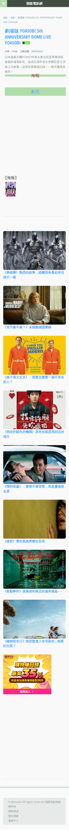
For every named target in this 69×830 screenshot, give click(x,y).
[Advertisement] (34, 139)
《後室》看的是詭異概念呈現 (24, 541)
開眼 (5, 17)
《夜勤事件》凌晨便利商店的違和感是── (32, 591)
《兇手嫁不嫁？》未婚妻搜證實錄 (27, 327)
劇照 (35, 91)
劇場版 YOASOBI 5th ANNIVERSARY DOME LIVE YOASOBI (28, 37)
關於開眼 (13, 816)
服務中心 (13, 820)
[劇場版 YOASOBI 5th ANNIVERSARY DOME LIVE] (10, 189)
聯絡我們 (13, 811)
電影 (13, 17)
